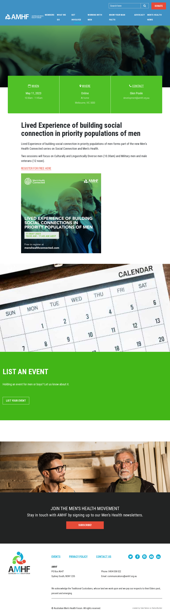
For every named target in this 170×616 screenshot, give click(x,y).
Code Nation (144, 608)
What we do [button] (61, 17)
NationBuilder (157, 608)
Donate (159, 6)
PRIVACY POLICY (78, 556)
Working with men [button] (95, 17)
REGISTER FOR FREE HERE (36, 168)
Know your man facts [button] (117, 17)
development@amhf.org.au (136, 98)
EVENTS (55, 556)
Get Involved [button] (78, 17)
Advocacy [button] (139, 15)
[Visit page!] (131, 556)
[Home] (24, 16)
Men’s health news (154, 17)
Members (49, 15)
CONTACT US (103, 556)
